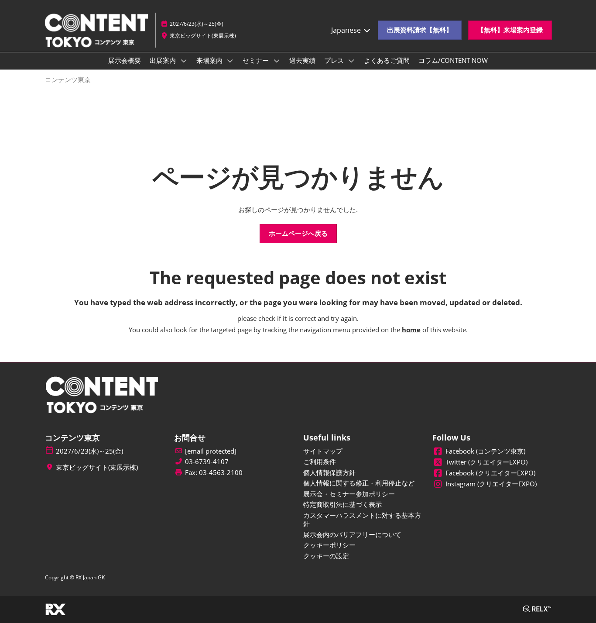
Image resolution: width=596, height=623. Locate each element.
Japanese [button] (347, 30)
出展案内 (164, 60)
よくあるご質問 (387, 60)
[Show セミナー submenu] (277, 61)
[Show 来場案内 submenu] (230, 61)
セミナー (257, 60)
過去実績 (302, 60)
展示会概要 (124, 60)
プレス (335, 60)
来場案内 (210, 60)
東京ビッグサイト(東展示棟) (203, 35)
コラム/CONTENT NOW (453, 60)
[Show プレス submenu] (352, 61)
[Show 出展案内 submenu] (184, 61)
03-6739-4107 (207, 462)
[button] (420, 30)
